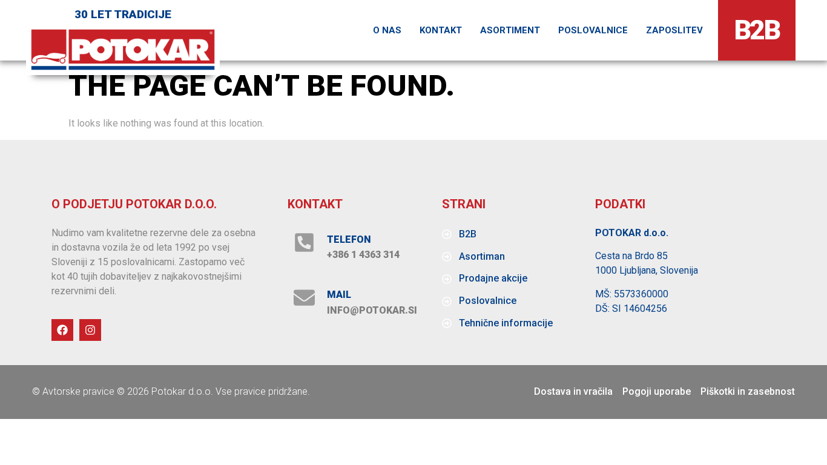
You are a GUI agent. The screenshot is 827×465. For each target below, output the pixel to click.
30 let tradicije (122, 14)
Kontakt (441, 30)
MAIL (339, 294)
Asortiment (510, 30)
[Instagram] (90, 330)
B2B (757, 30)
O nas (387, 30)
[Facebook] (62, 330)
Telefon (349, 239)
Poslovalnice (593, 30)
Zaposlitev (674, 30)
